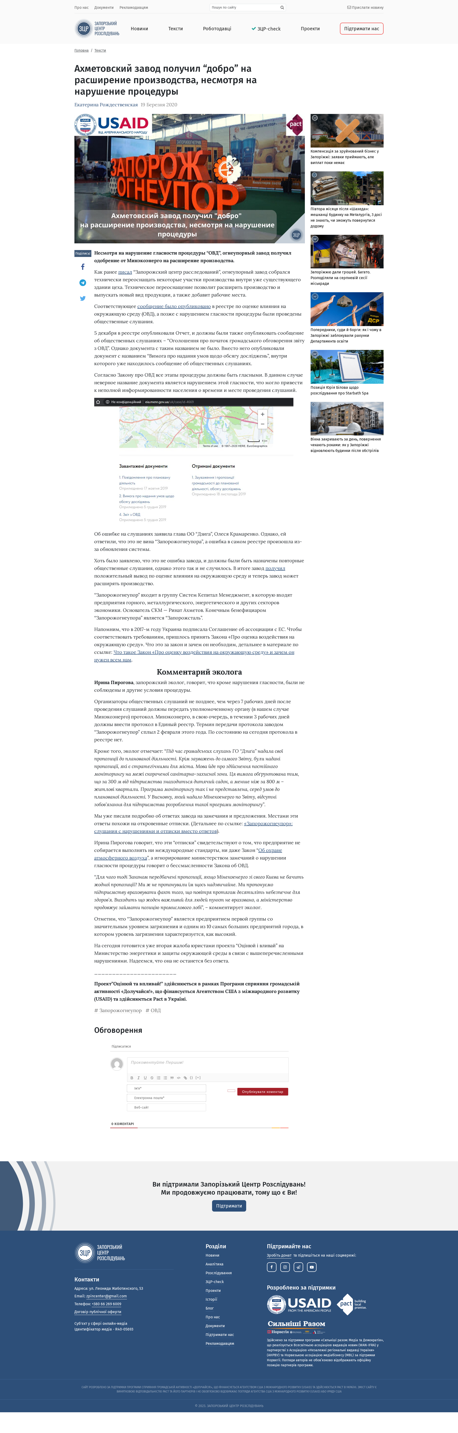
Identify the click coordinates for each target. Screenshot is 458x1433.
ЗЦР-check (269, 29)
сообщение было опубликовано (174, 306)
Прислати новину (367, 7)
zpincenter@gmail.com (106, 1296)
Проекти (310, 28)
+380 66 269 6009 (106, 1304)
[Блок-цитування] (172, 1078)
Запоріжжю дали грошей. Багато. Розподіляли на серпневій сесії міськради (340, 278)
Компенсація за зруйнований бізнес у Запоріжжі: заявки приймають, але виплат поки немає (345, 157)
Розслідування (219, 1273)
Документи (104, 7)
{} (191, 1077)
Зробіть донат (279, 1255)
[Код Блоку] (178, 1078)
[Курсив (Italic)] (138, 1078)
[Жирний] (132, 1078)
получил (275, 568)
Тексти (175, 28)
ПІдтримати (229, 1206)
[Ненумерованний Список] (165, 1078)
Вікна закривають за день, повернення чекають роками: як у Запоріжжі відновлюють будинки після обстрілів (346, 445)
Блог (210, 1308)
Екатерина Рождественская (106, 104)
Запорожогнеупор (120, 1010)
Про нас (81, 7)
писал (125, 272)
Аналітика (215, 1264)
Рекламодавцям (134, 7)
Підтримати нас (361, 28)
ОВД (156, 1010)
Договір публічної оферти (97, 1312)
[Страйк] (152, 1078)
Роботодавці (217, 28)
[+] (198, 1077)
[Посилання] (185, 1078)
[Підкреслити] (145, 1078)
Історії (211, 1299)
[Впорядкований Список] (158, 1078)
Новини (139, 28)
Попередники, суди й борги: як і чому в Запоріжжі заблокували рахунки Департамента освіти (346, 335)
